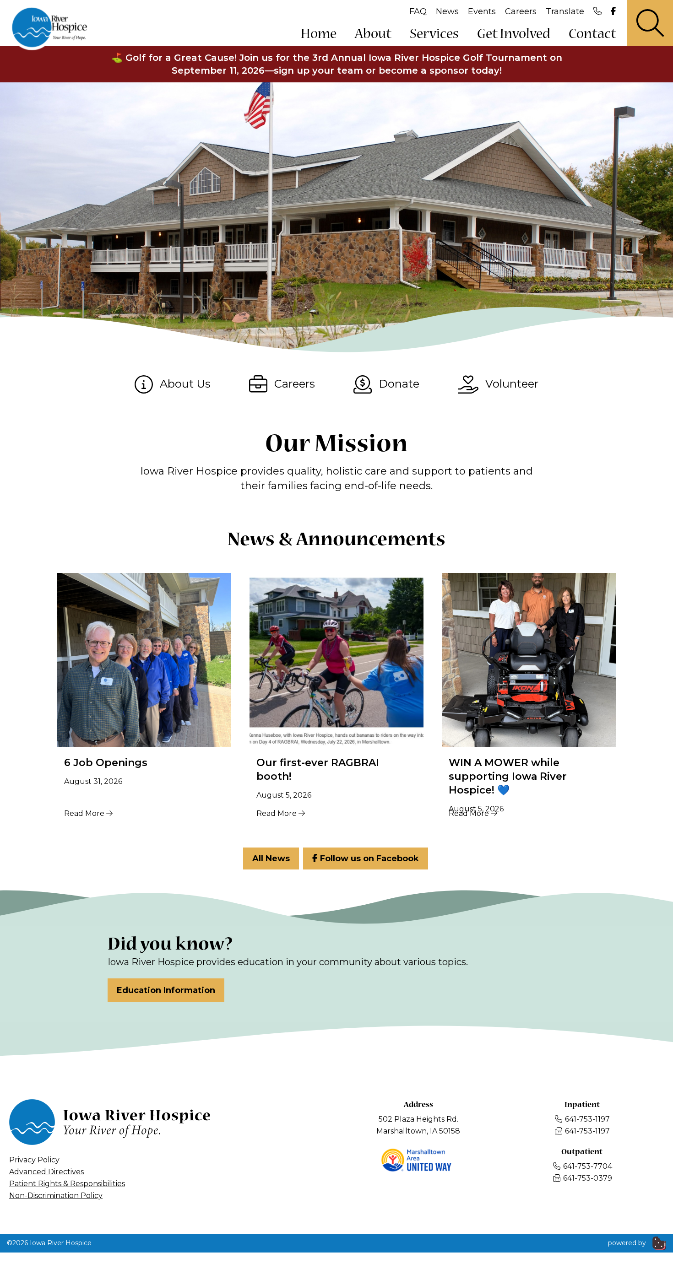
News (447, 11)
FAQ (418, 11)
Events (482, 11)
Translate (565, 11)
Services (434, 34)
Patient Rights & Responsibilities (67, 1183)
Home (318, 34)
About (373, 34)
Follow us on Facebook (368, 858)
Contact (592, 34)
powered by (628, 1243)
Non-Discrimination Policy (56, 1195)
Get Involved (513, 34)
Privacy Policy (34, 1159)
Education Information (166, 990)
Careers (521, 11)
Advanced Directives (46, 1171)
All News (271, 858)
